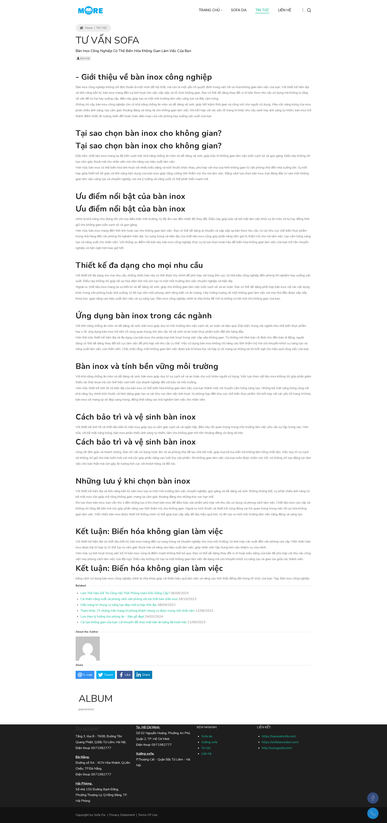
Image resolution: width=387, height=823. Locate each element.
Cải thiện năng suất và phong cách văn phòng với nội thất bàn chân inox (129, 599)
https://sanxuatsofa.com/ (279, 736)
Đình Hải (85, 58)
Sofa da (206, 736)
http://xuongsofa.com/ (277, 748)
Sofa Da (99, 815)
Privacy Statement (122, 815)
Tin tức (206, 748)
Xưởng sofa (209, 742)
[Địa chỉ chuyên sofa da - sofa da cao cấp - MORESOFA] (90, 10)
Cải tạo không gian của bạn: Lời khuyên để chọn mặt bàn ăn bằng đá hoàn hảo (133, 622)
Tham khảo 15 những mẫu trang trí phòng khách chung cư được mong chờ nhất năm (137, 610)
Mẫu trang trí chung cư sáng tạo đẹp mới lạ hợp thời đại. (118, 605)
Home (88, 28)
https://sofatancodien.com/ (280, 742)
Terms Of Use (148, 815)
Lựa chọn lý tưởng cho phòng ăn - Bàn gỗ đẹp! (112, 616)
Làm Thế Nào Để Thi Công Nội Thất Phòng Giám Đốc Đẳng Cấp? (125, 593)
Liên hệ (206, 753)
